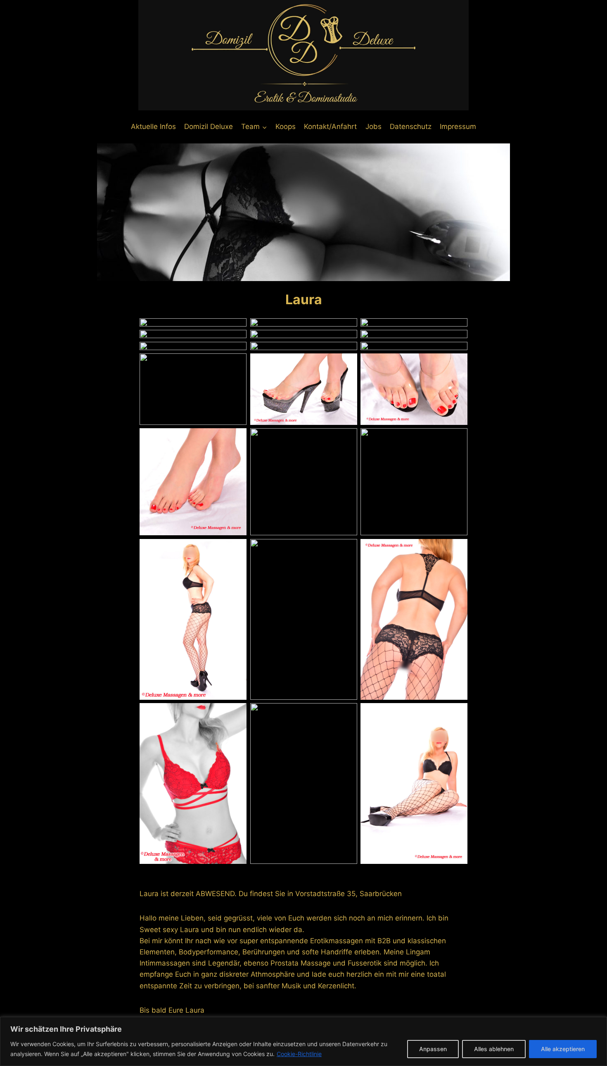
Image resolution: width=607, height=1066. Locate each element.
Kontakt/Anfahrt (330, 126)
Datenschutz (411, 126)
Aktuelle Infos (153, 126)
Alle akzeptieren (563, 1048)
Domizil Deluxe (208, 126)
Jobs (373, 126)
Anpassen (433, 1048)
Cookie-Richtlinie (299, 1053)
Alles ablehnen (494, 1048)
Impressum (458, 126)
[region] (303, 1041)
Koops (285, 126)
